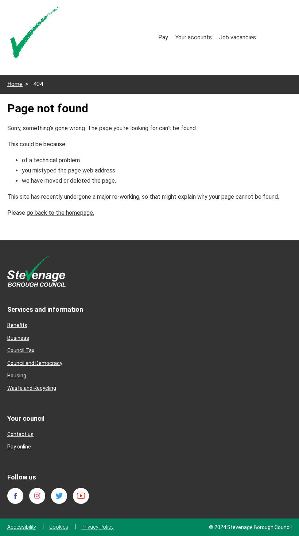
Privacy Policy (97, 527)
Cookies (58, 527)
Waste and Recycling (31, 388)
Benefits (17, 325)
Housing (16, 375)
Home (15, 84)
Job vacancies (237, 37)
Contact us (20, 434)
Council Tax (20, 350)
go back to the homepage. (60, 212)
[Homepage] (36, 34)
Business (18, 338)
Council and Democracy (34, 363)
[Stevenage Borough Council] (36, 270)
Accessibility (21, 527)
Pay (163, 37)
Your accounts (193, 37)
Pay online (19, 447)
